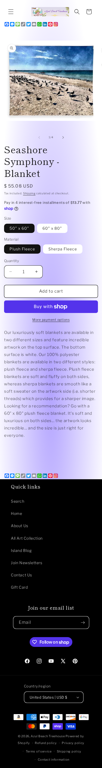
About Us (19, 525)
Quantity (11, 261)
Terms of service (39, 751)
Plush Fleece (22, 249)
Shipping (29, 193)
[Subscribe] (83, 622)
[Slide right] (63, 137)
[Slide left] (39, 137)
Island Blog (21, 550)
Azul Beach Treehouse (48, 736)
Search (17, 501)
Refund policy (46, 743)
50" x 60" (19, 228)
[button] (11, 12)
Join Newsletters (26, 562)
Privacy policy (73, 743)
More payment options (51, 320)
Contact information (53, 759)
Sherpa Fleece (62, 249)
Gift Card (19, 587)
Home (16, 513)
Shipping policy (69, 751)
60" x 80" (52, 228)
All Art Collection (27, 538)
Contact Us (21, 575)
